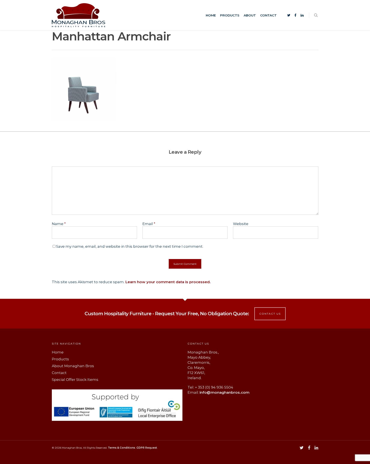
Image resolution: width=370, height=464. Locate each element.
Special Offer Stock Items (75, 379)
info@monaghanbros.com (224, 392)
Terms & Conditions (121, 447)
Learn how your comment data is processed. (168, 282)
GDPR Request (146, 447)
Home (211, 15)
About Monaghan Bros (73, 366)
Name (59, 224)
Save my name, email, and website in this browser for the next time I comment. (129, 246)
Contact (268, 15)
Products (229, 15)
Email (148, 224)
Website (240, 224)
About (250, 15)
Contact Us (270, 313)
